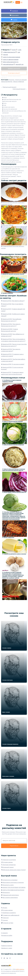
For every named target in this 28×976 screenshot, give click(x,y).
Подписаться (14, 845)
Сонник (5, 920)
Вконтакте (15, 15)
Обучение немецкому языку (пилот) (14, 870)
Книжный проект (8, 867)
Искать (5, 907)
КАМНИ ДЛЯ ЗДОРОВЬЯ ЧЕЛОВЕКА (13, 887)
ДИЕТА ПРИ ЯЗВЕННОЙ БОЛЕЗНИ (13, 890)
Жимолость (6, 892)
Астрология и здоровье (9, 880)
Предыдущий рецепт (9, 87)
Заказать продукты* (14, 68)
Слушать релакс (7, 862)
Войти (17, 2)
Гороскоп (6, 917)
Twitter (14, 20)
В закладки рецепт (14, 73)
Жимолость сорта (8, 885)
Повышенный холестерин (10, 895)
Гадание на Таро (8, 923)
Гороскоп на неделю (9, 859)
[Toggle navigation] (21, 2)
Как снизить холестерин (10, 897)
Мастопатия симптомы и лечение (13, 882)
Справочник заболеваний (11, 915)
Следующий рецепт (19, 89)
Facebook (14, 11)
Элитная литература (9, 864)
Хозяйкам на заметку (9, 912)
